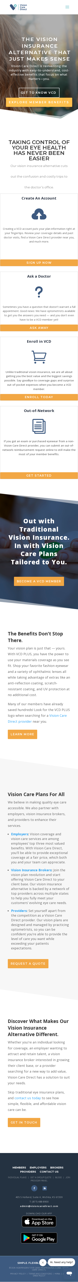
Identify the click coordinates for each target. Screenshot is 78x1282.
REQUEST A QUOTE (28, 963)
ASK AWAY (39, 328)
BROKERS (56, 1167)
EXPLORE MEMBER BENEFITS (39, 102)
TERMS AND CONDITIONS (40, 1274)
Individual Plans (17, 1177)
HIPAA (57, 1274)
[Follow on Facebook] (34, 1188)
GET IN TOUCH (24, 1122)
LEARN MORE (22, 734)
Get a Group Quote (40, 1177)
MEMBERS (19, 1167)
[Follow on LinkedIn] (44, 1188)
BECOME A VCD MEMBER (39, 581)
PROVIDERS (28, 1171)
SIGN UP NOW (39, 262)
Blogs (58, 1177)
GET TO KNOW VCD (38, 92)
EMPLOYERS (38, 1167)
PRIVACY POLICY (18, 1274)
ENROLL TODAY (39, 397)
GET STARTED (39, 475)
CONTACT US (49, 1171)
